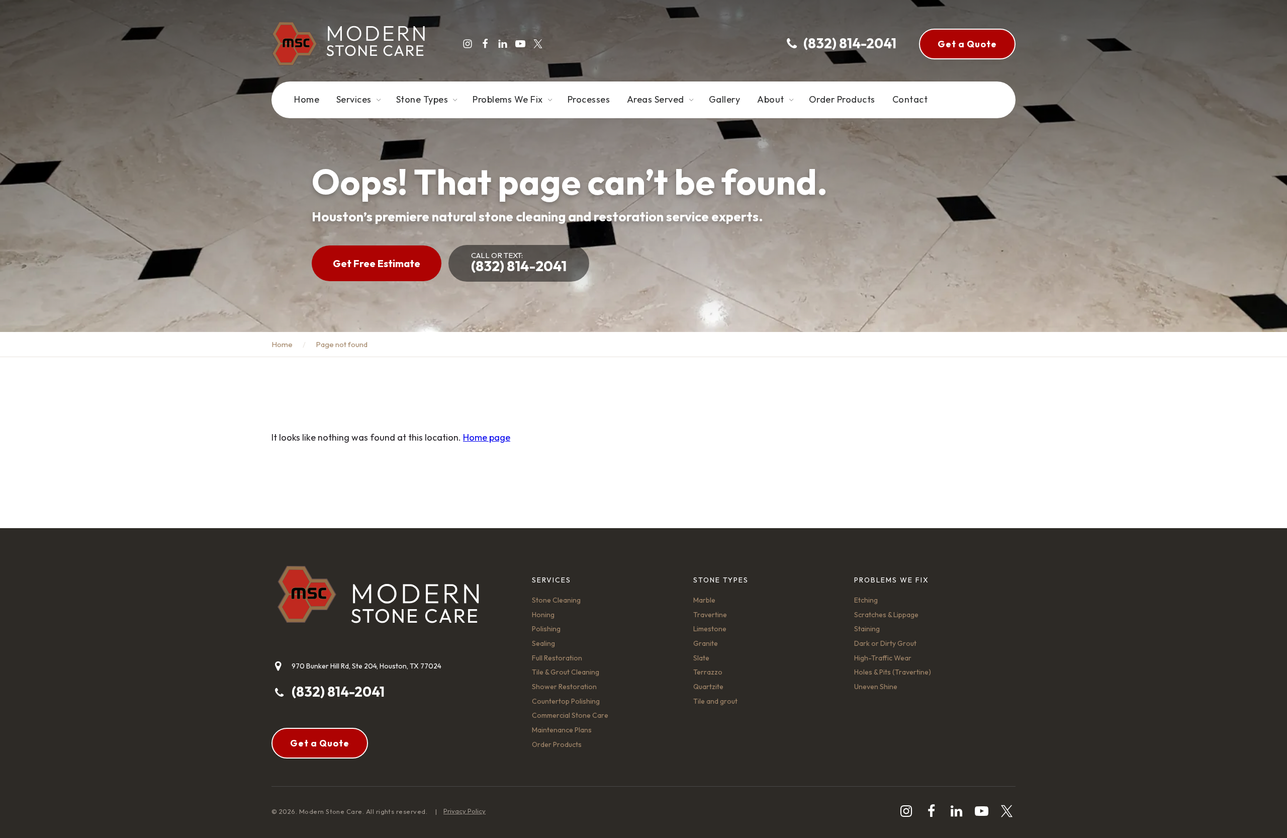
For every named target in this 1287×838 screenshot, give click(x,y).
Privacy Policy (464, 811)
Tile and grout (715, 701)
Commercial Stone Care (570, 715)
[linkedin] (503, 44)
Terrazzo (707, 672)
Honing (543, 614)
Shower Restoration (564, 686)
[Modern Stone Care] (348, 44)
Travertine (710, 614)
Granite (705, 643)
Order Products (557, 744)
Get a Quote (967, 44)
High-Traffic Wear (882, 657)
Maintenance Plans (562, 729)
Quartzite (708, 686)
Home (282, 344)
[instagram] (468, 44)
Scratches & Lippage (886, 614)
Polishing (546, 628)
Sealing (543, 643)
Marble (704, 600)
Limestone (709, 628)
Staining (867, 628)
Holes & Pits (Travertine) (892, 672)
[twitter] (538, 44)
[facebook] (485, 44)
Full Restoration (557, 657)
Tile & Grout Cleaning (565, 672)
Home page (486, 437)
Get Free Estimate (376, 263)
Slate (701, 657)
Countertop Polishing (566, 701)
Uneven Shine (875, 686)
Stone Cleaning (556, 600)
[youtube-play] (520, 44)
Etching (866, 600)
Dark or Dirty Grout (885, 643)
